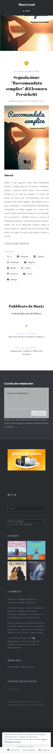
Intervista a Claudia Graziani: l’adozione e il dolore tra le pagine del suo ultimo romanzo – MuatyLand (26, 611)
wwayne (11, 599)
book (21, 71)
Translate (28, 524)
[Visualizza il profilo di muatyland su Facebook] (9, 495)
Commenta (39, 413)
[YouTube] (15, 495)
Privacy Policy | (14, 667)
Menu (27, 11)
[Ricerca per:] (26, 508)
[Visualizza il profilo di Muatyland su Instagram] (12, 495)
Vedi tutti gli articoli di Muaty (26, 313)
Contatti (30, 667)
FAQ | (24, 667)
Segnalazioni (32, 71)
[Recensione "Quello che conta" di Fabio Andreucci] (36, 571)
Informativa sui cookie (12, 742)
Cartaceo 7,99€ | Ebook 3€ (16, 243)
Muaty (23, 101)
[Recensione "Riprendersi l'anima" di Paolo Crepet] (36, 551)
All (15, 71)
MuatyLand (26, 4)
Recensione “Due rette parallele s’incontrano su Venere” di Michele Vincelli (24, 644)
